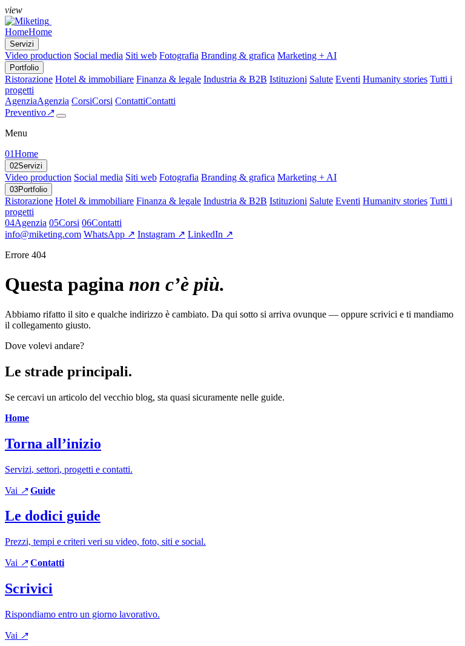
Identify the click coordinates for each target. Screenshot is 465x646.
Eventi (347, 79)
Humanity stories (395, 79)
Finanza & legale (168, 79)
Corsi (64, 223)
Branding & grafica (238, 55)
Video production (38, 55)
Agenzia (26, 223)
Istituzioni (288, 79)
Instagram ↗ (161, 234)
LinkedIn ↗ (210, 234)
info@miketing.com (43, 234)
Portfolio (28, 189)
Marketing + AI (307, 55)
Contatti (102, 223)
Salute (321, 79)
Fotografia (179, 55)
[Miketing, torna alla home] (28, 21)
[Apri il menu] (61, 116)
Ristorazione (29, 79)
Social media (98, 55)
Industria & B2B (235, 79)
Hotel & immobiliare (94, 79)
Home (21, 153)
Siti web (141, 55)
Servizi (26, 165)
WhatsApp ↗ (109, 234)
